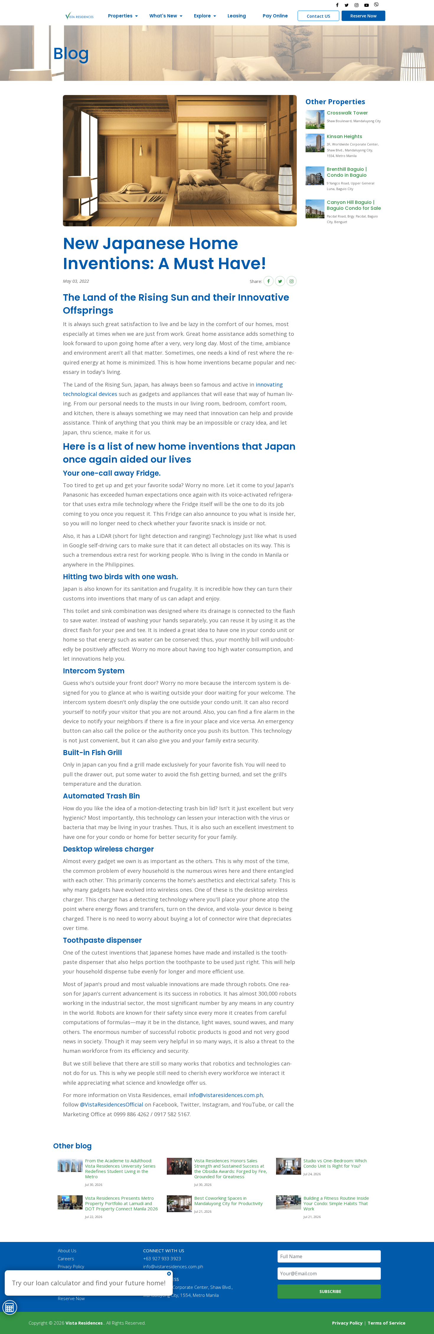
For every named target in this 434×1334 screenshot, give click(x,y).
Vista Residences (84, 1323)
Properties (120, 16)
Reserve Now (363, 16)
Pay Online (275, 16)
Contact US (318, 16)
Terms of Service (386, 1323)
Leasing (237, 16)
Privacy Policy (71, 1266)
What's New (163, 16)
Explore (202, 16)
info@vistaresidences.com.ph (226, 1095)
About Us (67, 1250)
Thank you (68, 1282)
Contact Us (69, 1274)
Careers (66, 1258)
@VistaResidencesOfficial (111, 1104)
